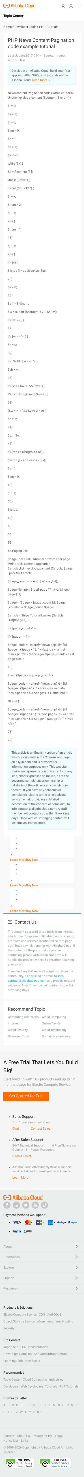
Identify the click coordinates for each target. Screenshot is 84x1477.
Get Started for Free (26, 1095)
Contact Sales (40, 1128)
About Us (23, 1436)
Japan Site (10, 1347)
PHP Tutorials (68, 1386)
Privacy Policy (42, 1436)
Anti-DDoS (54, 1314)
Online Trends (51, 1023)
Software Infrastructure (50, 1354)
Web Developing (32, 1386)
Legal (58, 1436)
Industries (56, 1379)
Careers (8, 1436)
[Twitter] (25, 1205)
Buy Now (32, 859)
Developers (11, 1386)
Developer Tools (19, 1036)
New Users (32, 1361)
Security (9, 1328)
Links (24, 1440)
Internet (13, 1023)
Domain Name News (56, 1036)
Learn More (18, 859)
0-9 (39, 1412)
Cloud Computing (54, 1017)
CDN (42, 1314)
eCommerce (45, 1321)
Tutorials (51, 1386)
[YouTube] (35, 1205)
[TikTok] (44, 1205)
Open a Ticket (21, 1156)
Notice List (10, 1440)
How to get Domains (17, 1354)
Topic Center (12, 1379)
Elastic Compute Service (20, 1314)
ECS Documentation (34, 1347)
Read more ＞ (41, 80)
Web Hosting (64, 1321)
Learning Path (13, 1361)
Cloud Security (18, 1030)
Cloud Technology (54, 1030)
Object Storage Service (18, 1321)
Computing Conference (24, 1017)
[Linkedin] (16, 1205)
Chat (15, 1128)
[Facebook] (7, 1205)
